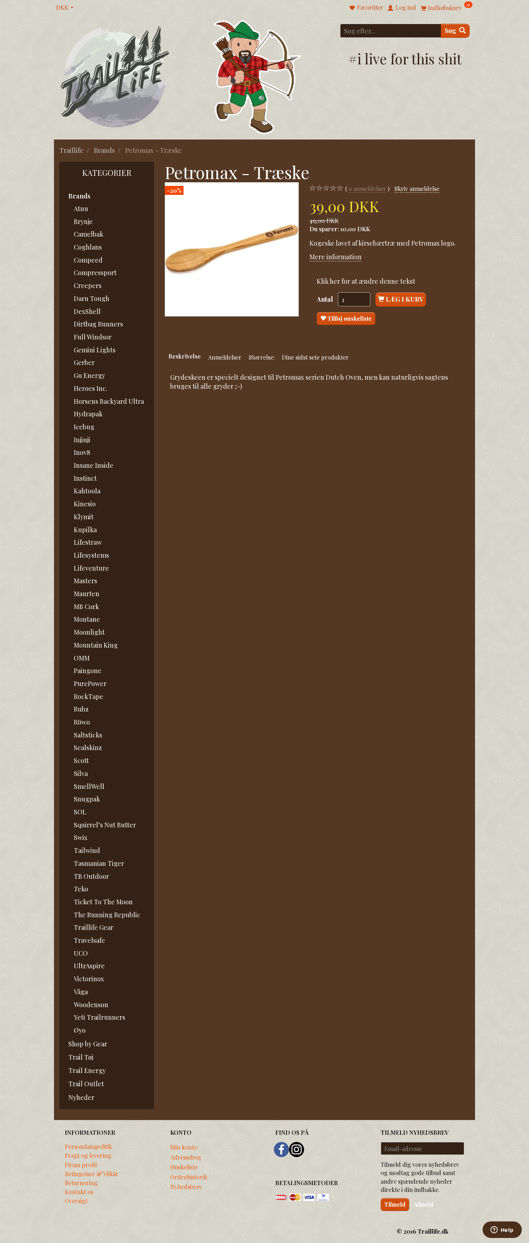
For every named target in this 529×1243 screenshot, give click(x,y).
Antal (325, 299)
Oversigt (76, 1201)
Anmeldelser (224, 357)
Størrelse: (262, 357)
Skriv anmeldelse (416, 188)
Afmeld (423, 1204)
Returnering (81, 1183)
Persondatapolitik (88, 1146)
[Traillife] (115, 76)
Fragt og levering (88, 1155)
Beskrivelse (184, 356)
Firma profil (81, 1165)
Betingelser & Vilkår (91, 1174)
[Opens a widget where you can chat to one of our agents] (502, 1230)
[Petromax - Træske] (232, 249)
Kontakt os (79, 1192)
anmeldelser (367, 188)
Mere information (335, 256)
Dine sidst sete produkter (315, 357)
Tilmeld (395, 1204)
